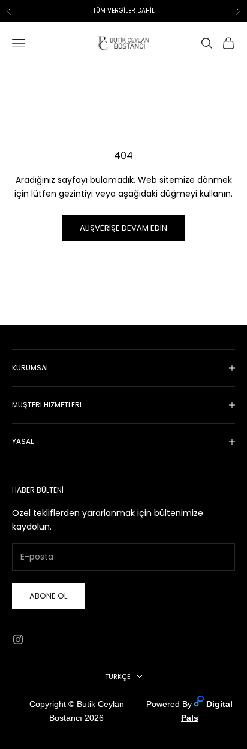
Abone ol (48, 596)
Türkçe (118, 676)
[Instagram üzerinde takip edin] (18, 639)
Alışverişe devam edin (123, 228)
